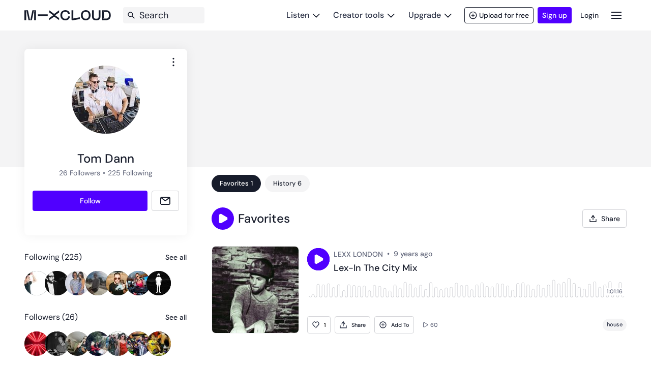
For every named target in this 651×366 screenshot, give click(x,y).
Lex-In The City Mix (375, 268)
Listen (297, 15)
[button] (223, 218)
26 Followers (79, 172)
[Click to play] (318, 259)
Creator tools (358, 15)
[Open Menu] (616, 15)
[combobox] (173, 62)
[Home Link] (67, 15)
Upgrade (424, 15)
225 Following (130, 172)
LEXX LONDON (358, 254)
